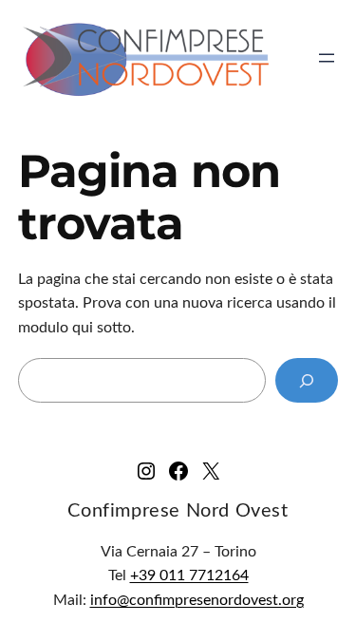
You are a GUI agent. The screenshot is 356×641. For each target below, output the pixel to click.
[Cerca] (306, 380)
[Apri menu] (326, 58)
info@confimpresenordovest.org (197, 600)
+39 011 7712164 (189, 575)
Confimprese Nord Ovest (177, 510)
